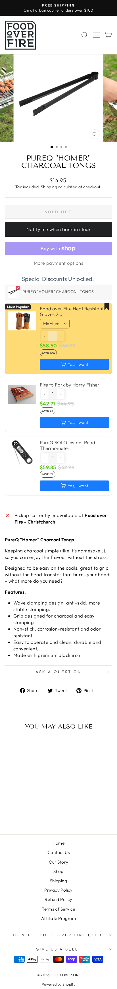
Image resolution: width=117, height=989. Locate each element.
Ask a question (58, 671)
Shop (58, 871)
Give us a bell (57, 949)
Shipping (49, 186)
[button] (44, 336)
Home (59, 843)
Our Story (58, 862)
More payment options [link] (58, 263)
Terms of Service (58, 909)
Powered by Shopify (58, 984)
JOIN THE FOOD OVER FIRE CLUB (57, 935)
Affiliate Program (58, 918)
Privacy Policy (58, 890)
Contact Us (58, 852)
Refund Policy (58, 899)
